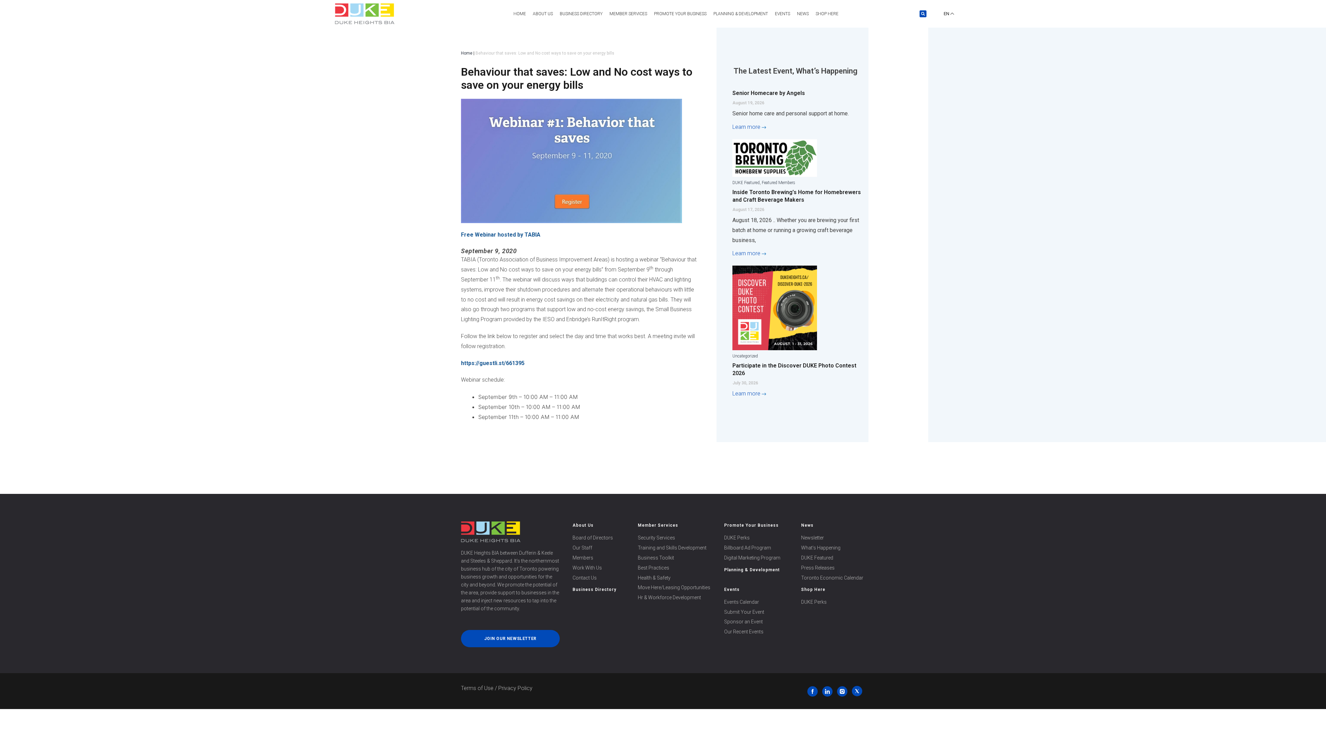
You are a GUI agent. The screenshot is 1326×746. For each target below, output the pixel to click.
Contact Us (585, 578)
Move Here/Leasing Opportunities (674, 587)
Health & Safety (654, 578)
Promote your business (680, 13)
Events (782, 13)
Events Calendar (741, 602)
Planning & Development (740, 13)
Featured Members (778, 182)
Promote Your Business (751, 525)
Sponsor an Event (743, 621)
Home (519, 13)
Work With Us (587, 568)
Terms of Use (477, 688)
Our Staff (582, 548)
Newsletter (812, 538)
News (803, 13)
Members (583, 558)
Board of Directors (593, 538)
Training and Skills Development (672, 548)
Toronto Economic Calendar (832, 578)
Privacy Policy (515, 688)
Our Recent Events (743, 631)
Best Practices (653, 568)
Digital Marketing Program (752, 558)
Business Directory (581, 13)
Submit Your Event (744, 612)
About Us (543, 13)
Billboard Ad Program (747, 548)
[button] (923, 13)
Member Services (658, 525)
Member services (628, 13)
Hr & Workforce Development (669, 597)
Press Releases (818, 568)
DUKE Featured (746, 182)
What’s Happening (820, 548)
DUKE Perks (737, 538)
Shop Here (827, 13)
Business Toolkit (656, 558)
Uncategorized (745, 356)
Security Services (656, 538)
